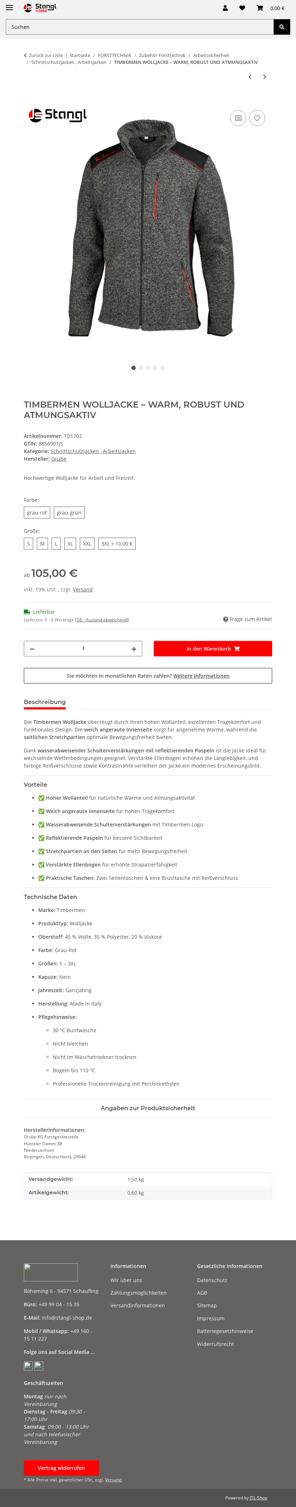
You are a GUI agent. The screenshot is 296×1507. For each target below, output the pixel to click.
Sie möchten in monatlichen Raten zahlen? (148, 675)
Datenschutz (212, 1280)
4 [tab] (155, 368)
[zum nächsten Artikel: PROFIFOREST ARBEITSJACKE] (264, 76)
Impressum (211, 1318)
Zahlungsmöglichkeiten (138, 1292)
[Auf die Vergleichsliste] (238, 118)
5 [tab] (162, 368)
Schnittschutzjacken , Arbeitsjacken (93, 451)
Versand (83, 589)
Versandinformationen (137, 1305)
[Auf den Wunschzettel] (257, 118)
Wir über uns (126, 1280)
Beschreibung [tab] (45, 702)
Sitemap (207, 1305)
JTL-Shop (258, 1498)
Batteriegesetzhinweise (225, 1331)
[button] (225, 8)
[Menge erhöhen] (134, 648)
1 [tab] (133, 368)
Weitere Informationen (201, 675)
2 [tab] (141, 368)
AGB (202, 1292)
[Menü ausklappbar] (9, 4)
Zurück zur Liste (46, 55)
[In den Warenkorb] (29, 100)
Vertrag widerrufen (61, 1467)
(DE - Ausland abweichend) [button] (102, 620)
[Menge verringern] (32, 648)
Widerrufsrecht (215, 1344)
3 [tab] (148, 368)
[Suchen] (282, 27)
